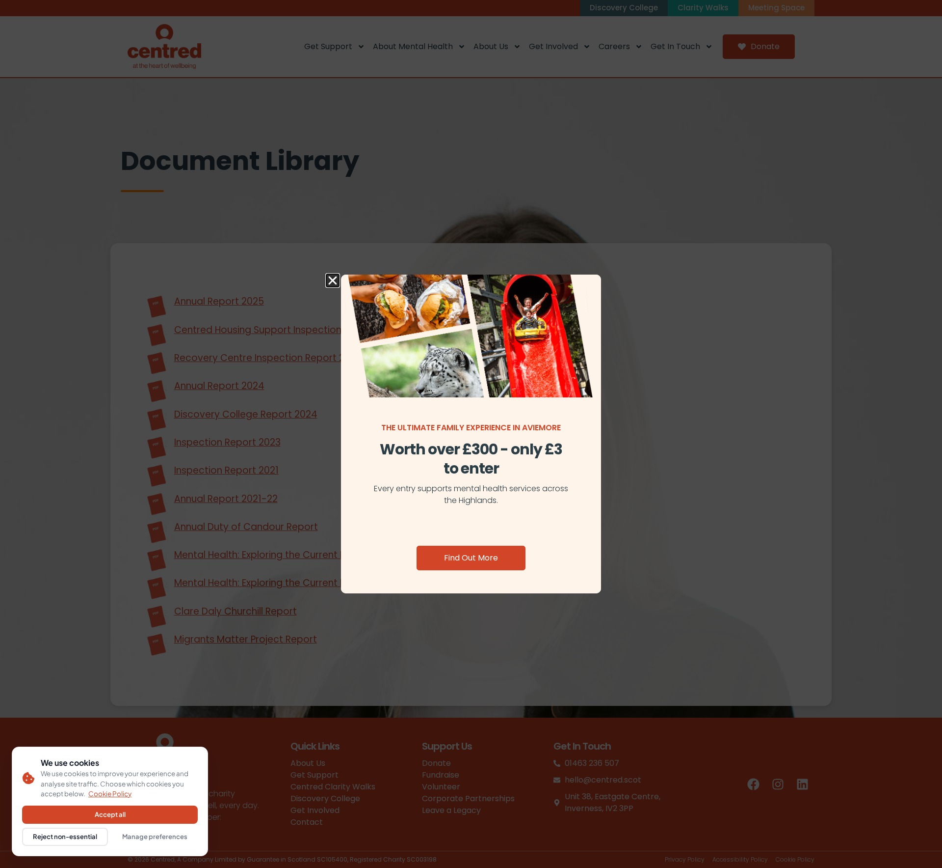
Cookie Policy (109, 793)
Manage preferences (154, 836)
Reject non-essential (65, 836)
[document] (471, 434)
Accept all (110, 814)
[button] (333, 280)
